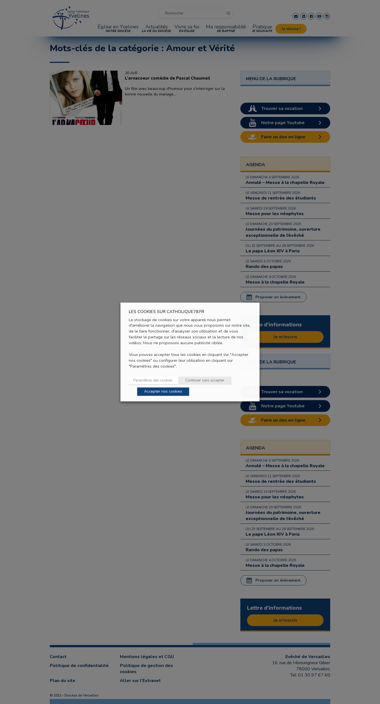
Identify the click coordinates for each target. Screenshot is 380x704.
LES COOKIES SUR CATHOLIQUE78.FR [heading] (166, 311)
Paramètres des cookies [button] (152, 380)
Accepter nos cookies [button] (163, 391)
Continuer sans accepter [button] (204, 380)
